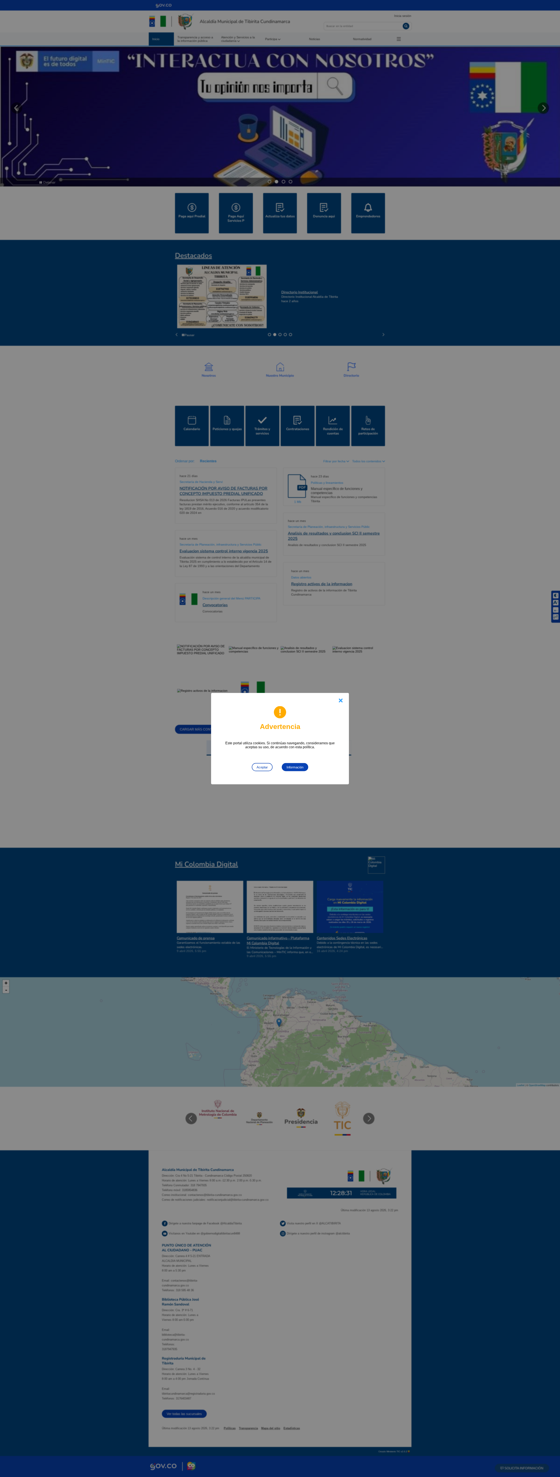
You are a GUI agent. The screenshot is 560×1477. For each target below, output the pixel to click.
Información (295, 767)
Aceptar (262, 767)
